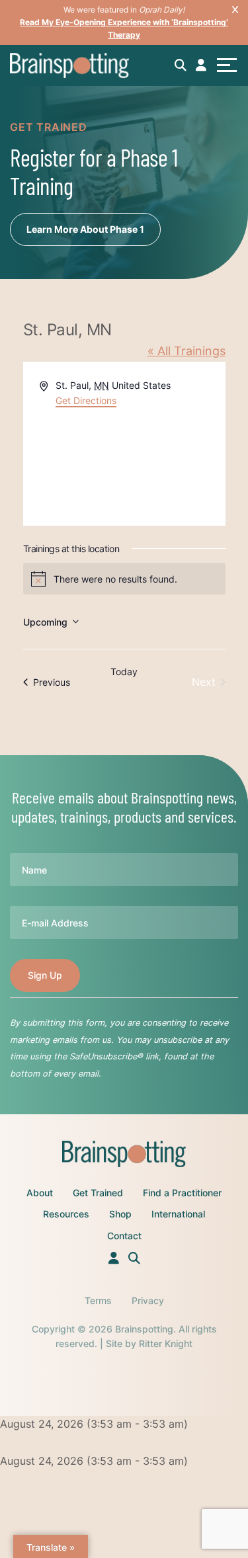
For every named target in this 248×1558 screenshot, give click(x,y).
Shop (120, 1213)
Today (124, 671)
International (178, 1213)
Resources (66, 1213)
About (39, 1192)
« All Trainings (186, 351)
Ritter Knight (165, 1343)
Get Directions (86, 400)
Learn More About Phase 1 (85, 229)
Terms (98, 1300)
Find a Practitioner (182, 1192)
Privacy (148, 1300)
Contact (124, 1235)
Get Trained (98, 1192)
